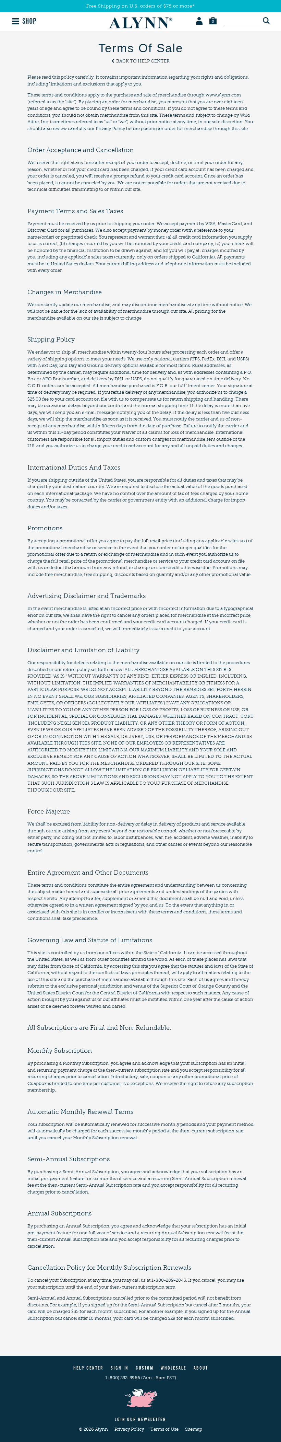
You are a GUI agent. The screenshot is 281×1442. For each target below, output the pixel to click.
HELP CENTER (88, 1368)
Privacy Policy (129, 1429)
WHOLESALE (173, 1368)
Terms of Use (165, 1429)
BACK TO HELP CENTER (142, 61)
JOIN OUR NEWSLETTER (140, 1420)
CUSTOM (145, 1368)
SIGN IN (120, 1368)
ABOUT (201, 1368)
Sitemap (193, 1429)
